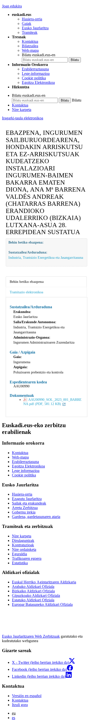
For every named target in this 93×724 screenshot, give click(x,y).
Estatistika (20, 563)
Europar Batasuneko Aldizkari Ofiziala (42, 604)
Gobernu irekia (23, 512)
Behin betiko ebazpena (27, 282)
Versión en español (26, 696)
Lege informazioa (25, 470)
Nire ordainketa (24, 549)
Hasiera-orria (32, 19)
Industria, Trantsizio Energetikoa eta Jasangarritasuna (45, 257)
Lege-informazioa (36, 73)
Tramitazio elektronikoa (26, 292)
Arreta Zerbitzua (25, 508)
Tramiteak (29, 32)
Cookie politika (34, 78)
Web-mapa (30, 50)
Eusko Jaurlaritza (35, 28)
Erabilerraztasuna (35, 69)
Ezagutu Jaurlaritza (27, 499)
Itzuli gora (20, 705)
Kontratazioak (23, 545)
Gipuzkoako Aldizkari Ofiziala (36, 595)
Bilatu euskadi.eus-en (38, 55)
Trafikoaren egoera (26, 558)
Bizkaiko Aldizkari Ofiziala (33, 591)
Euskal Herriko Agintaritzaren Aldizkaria (44, 582)
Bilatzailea (30, 46)
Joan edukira (12, 6)
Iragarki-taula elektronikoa (22, 118)
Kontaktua (30, 41)
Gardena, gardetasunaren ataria (36, 517)
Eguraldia (19, 554)
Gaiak (26, 23)
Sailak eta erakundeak (29, 503)
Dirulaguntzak (23, 540)
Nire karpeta (21, 109)
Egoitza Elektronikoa (38, 82)
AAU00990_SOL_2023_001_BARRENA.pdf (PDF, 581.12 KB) (52, 402)
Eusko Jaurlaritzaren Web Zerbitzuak (31, 636)
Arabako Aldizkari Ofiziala (33, 586)
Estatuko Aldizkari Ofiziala (33, 600)
